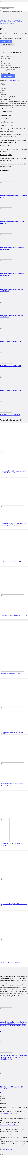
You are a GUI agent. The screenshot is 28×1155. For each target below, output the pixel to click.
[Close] (0, 10)
